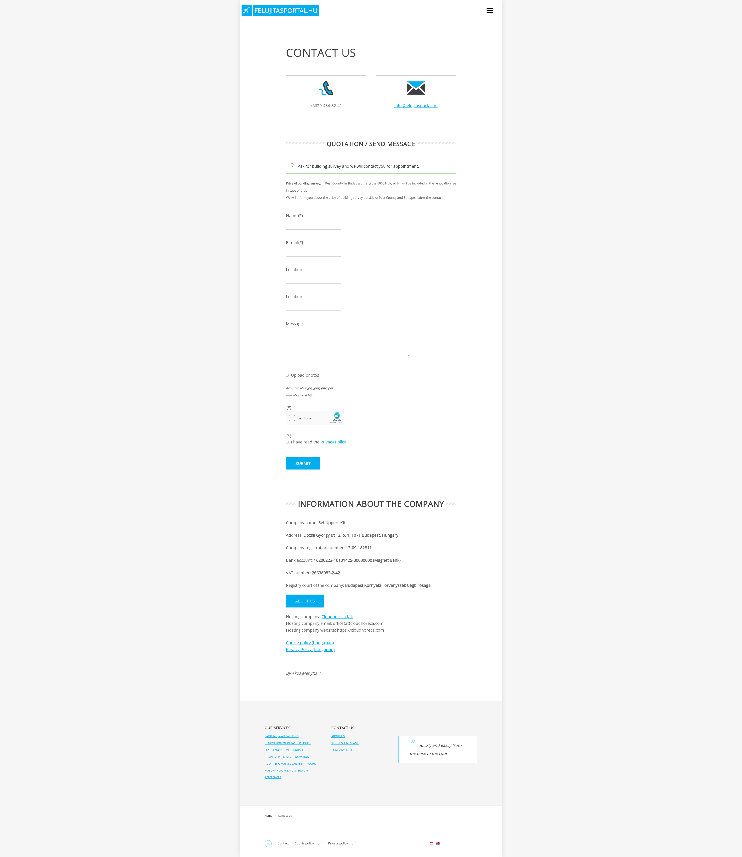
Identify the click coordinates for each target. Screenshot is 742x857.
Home (268, 815)
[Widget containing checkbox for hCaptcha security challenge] (315, 418)
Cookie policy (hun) (308, 843)
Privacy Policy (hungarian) (310, 649)
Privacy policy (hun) (342, 843)
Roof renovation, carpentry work (290, 763)
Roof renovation (713, 66)
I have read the (318, 442)
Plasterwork (709, 50)
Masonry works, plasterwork (287, 770)
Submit (303, 463)
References (273, 777)
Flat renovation (712, 58)
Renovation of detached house (288, 743)
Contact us (707, 102)
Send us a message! (345, 743)
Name (294, 215)
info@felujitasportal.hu (416, 105)
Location (294, 269)
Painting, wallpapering (282, 736)
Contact (283, 843)
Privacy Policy (333, 442)
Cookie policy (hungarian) (310, 642)
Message (294, 323)
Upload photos (305, 375)
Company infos (342, 750)
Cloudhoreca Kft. (337, 616)
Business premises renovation (287, 757)
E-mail (294, 242)
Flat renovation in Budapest (286, 750)
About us (305, 601)
